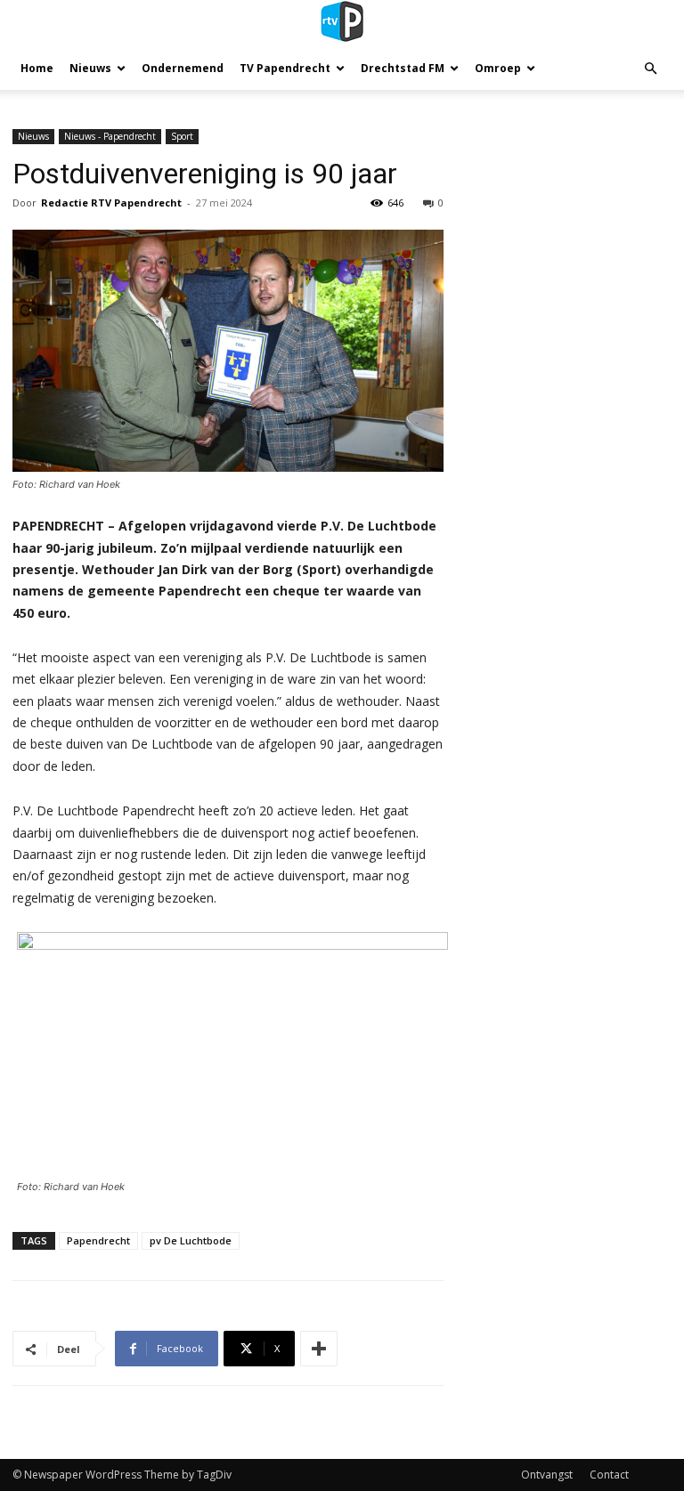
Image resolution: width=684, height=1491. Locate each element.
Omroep (498, 68)
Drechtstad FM (402, 68)
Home (36, 68)
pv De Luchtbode (191, 1240)
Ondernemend (183, 68)
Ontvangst (547, 1474)
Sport (182, 136)
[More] (319, 1348)
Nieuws (90, 68)
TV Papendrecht (285, 68)
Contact (609, 1474)
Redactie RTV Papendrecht (111, 202)
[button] (650, 69)
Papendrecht (98, 1240)
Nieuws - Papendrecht (110, 136)
